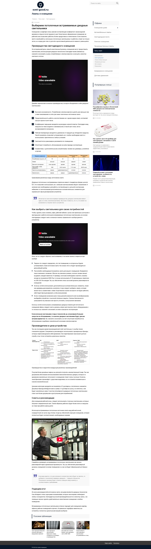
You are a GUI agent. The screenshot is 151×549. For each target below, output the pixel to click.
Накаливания (98, 55)
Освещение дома (100, 28)
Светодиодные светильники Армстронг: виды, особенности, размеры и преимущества (53, 534)
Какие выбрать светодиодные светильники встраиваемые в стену (82, 533)
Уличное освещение (101, 41)
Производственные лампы (104, 46)
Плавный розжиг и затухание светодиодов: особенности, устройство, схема (103, 174)
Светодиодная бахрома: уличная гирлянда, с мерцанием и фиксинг (38, 532)
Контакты (116, 543)
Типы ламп (98, 51)
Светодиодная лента (101, 37)
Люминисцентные (100, 62)
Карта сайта (108, 543)
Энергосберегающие (101, 60)
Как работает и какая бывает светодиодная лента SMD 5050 (68, 532)
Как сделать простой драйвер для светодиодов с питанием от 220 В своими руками (104, 140)
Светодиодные (99, 57)
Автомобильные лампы (102, 32)
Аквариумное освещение (103, 71)
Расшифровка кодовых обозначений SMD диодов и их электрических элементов (105, 108)
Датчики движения (101, 75)
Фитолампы (98, 64)
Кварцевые (98, 66)
